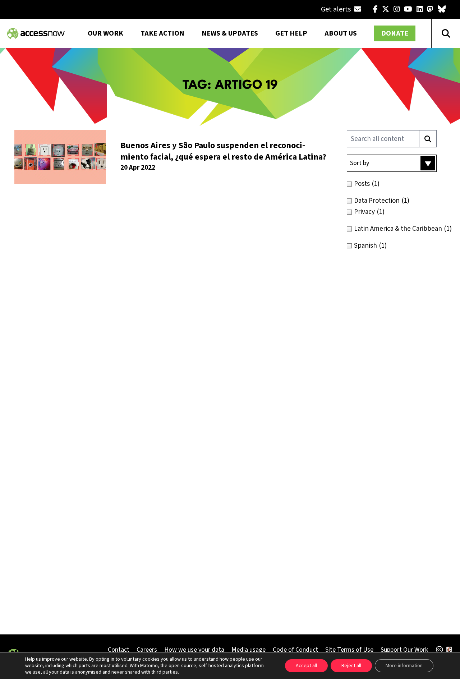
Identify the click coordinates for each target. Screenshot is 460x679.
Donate (394, 33)
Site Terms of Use (349, 649)
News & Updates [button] (230, 33)
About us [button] (341, 33)
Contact (118, 649)
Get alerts (336, 9)
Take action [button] (162, 33)
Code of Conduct (295, 649)
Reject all (351, 665)
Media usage (248, 649)
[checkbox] (400, 184)
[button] (392, 163)
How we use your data (194, 649)
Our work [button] (105, 33)
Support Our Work (404, 649)
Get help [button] (291, 33)
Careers (147, 649)
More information (404, 665)
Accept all (306, 665)
